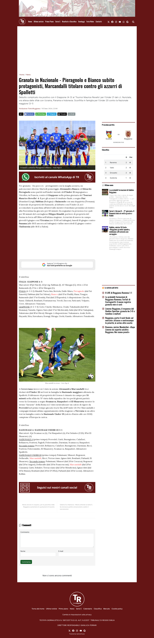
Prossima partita (108, 124)
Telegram (52, 114)
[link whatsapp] (124, 21)
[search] (133, 21)
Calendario (87, 609)
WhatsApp (41, 114)
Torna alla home (38, 609)
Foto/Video (90, 21)
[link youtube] (120, 21)
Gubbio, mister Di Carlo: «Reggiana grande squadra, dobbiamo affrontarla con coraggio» (119, 230)
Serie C (57, 21)
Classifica (105, 149)
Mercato (106, 609)
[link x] (108, 21)
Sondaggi (81, 21)
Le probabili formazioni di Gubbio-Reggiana (121, 191)
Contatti (99, 21)
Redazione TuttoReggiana (29, 108)
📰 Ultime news (107, 185)
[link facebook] (112, 21)
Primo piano (63, 609)
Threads (63, 114)
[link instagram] (116, 21)
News (28, 75)
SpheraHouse (81, 634)
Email (72, 114)
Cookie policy (117, 609)
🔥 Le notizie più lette (110, 287)
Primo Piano (49, 21)
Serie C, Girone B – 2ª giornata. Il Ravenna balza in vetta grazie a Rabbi (121, 213)
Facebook (30, 114)
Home (30, 21)
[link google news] (127, 21)
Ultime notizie (39, 21)
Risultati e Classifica (69, 21)
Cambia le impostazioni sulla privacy (77, 615)
